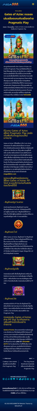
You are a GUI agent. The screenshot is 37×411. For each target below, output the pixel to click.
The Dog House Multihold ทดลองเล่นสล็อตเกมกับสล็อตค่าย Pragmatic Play (27, 364)
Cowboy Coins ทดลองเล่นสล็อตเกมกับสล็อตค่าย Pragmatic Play (10, 362)
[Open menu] (33, 4)
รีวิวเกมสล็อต (18, 11)
